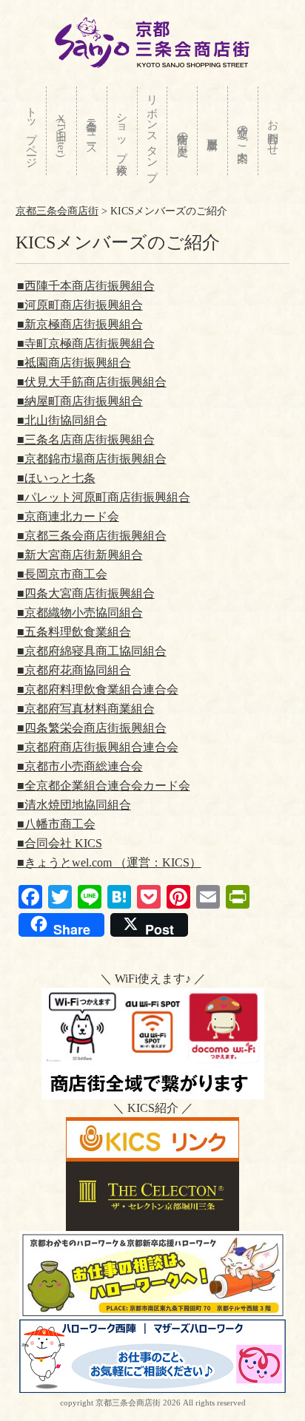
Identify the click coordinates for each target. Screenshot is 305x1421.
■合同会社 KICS (59, 843)
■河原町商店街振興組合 (80, 305)
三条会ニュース (92, 131)
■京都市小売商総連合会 (80, 766)
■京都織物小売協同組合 (80, 612)
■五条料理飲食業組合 (74, 631)
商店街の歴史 (183, 131)
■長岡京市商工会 (62, 574)
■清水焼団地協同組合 (74, 804)
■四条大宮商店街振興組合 (86, 593)
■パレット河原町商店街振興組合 (103, 497)
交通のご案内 (243, 130)
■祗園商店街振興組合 (74, 362)
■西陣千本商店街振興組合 (86, 285)
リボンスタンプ (152, 131)
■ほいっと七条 (56, 478)
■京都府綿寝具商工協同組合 (92, 651)
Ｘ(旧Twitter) (61, 132)
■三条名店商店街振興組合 (86, 439)
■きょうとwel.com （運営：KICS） (109, 862)
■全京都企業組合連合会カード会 (103, 785)
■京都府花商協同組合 (74, 670)
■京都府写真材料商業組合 (86, 708)
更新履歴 (212, 131)
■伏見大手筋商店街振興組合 (92, 382)
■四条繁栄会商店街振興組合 (92, 728)
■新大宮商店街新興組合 (80, 555)
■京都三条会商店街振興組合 (92, 535)
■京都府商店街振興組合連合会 (97, 747)
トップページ (32, 131)
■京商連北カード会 (68, 516)
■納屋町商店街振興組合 (80, 401)
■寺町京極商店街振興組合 (86, 343)
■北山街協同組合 (62, 420)
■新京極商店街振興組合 (80, 324)
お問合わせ (273, 131)
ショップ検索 (122, 131)
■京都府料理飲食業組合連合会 (97, 689)
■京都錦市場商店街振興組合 (92, 458)
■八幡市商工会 (56, 824)
